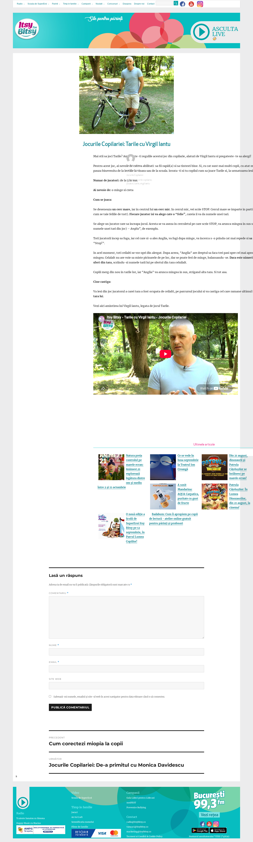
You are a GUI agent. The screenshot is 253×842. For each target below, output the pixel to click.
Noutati (99, 4)
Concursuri (112, 4)
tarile (136, 184)
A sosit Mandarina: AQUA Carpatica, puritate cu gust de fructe (188, 494)
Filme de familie (79, 826)
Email (54, 662)
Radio (20, 4)
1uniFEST (131, 802)
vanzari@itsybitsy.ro (137, 826)
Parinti (55, 4)
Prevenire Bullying (136, 807)
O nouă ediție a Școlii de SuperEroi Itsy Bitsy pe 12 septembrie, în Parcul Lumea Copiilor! (135, 528)
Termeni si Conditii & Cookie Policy (144, 836)
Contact (150, 4)
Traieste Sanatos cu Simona (30, 818)
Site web (55, 679)
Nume (54, 645)
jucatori (130, 184)
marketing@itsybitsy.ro (138, 831)
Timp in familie (70, 4)
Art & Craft (77, 817)
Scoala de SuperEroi (37, 4)
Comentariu (58, 593)
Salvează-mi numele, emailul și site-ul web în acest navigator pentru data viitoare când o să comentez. (109, 696)
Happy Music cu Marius (28, 823)
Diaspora (127, 4)
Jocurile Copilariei (134, 175)
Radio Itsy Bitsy (133, 165)
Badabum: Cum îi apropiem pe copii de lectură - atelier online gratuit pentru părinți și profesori (173, 519)
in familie (130, 180)
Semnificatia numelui (82, 822)
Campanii (86, 4)
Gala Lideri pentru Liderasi (140, 797)
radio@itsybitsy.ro (136, 822)
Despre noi (139, 4)
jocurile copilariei (144, 180)
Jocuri (74, 812)
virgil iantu (145, 184)
